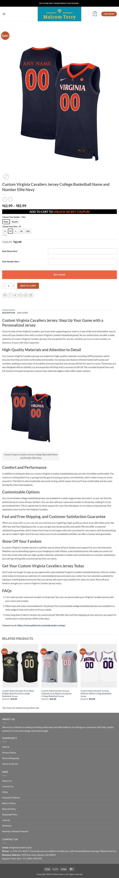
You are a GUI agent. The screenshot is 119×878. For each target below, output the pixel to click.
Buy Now (59, 274)
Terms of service (10, 763)
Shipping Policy (9, 814)
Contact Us (7, 786)
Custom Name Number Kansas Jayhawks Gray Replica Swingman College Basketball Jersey (56, 693)
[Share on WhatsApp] (4, 295)
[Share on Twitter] (15, 295)
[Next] (117, 675)
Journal (6, 820)
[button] (4, 13)
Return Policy (9, 803)
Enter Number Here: (10, 261)
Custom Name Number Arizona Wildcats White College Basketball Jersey (96, 693)
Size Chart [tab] (22, 313)
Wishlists (6, 825)
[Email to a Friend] (20, 295)
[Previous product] (10, 199)
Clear (4, 235)
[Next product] (4, 199)
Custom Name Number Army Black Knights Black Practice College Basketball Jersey (18, 693)
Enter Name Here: (9, 251)
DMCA (5, 746)
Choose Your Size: (9, 227)
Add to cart (28, 285)
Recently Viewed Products (15, 831)
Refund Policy (9, 808)
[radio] (6, 222)
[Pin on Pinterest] (25, 295)
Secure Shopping (10, 758)
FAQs (5, 792)
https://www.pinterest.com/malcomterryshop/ (41, 625)
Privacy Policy (9, 752)
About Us (7, 780)
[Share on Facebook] (10, 295)
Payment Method (11, 797)
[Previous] (2, 675)
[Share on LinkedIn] (31, 295)
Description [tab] (8, 313)
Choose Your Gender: (11, 217)
